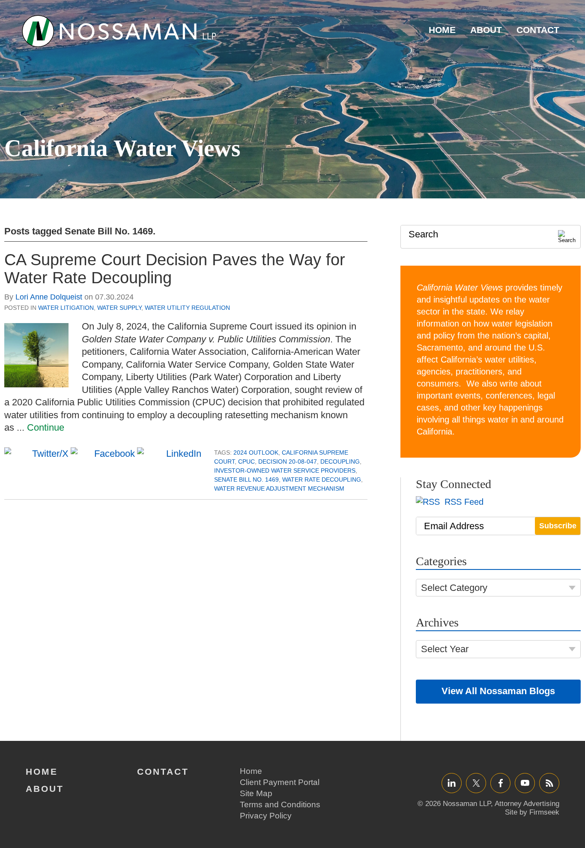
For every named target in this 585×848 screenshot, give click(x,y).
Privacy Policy (266, 815)
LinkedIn (452, 783)
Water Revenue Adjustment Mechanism (279, 488)
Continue (45, 427)
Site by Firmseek (532, 812)
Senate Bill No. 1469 (246, 479)
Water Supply (119, 307)
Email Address (454, 526)
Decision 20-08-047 (287, 461)
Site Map (256, 793)
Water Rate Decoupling (321, 479)
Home (442, 30)
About (486, 30)
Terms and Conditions (280, 804)
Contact (537, 30)
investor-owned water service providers (284, 470)
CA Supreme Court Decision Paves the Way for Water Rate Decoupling (174, 269)
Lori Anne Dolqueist (48, 297)
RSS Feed (463, 501)
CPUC (246, 461)
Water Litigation (66, 307)
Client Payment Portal (279, 782)
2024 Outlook (255, 452)
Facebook (500, 783)
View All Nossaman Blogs (498, 691)
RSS (549, 783)
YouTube (525, 783)
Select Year (445, 649)
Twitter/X (476, 783)
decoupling (340, 461)
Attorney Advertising (527, 804)
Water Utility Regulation (187, 307)
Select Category (454, 587)
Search (423, 234)
